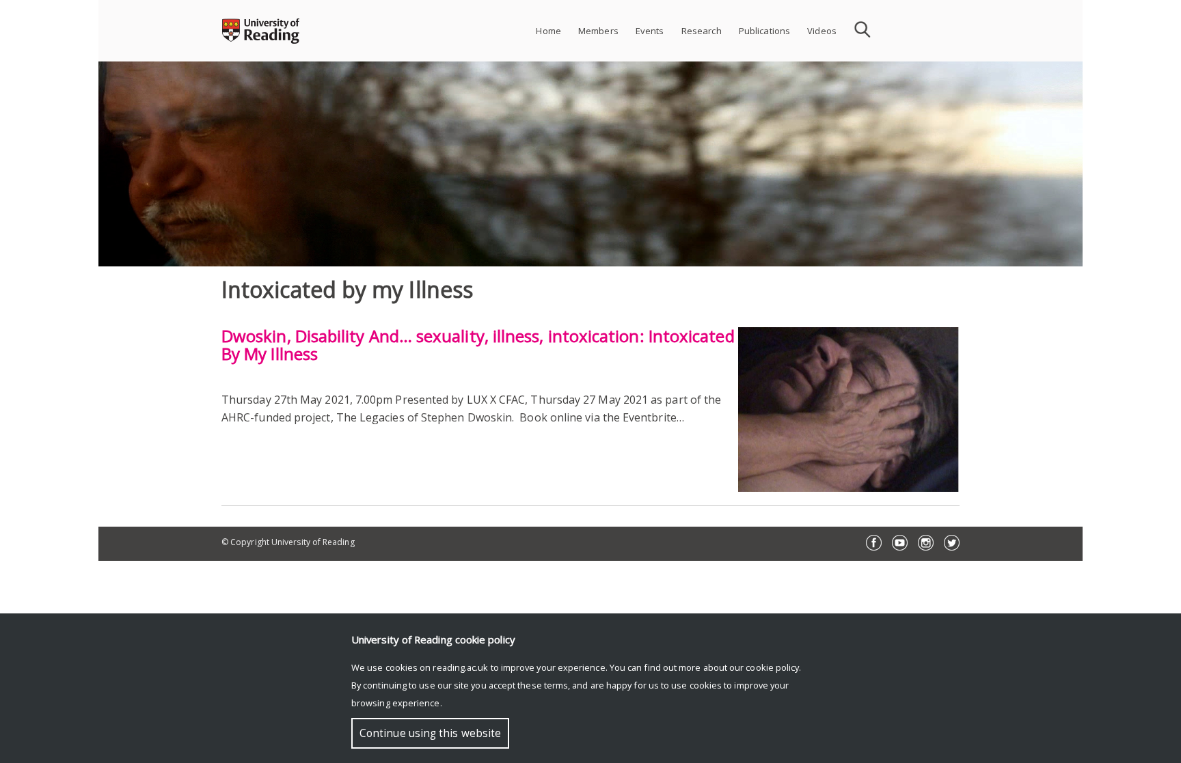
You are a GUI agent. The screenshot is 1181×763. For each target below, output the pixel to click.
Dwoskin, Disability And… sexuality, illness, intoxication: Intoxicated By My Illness (478, 344)
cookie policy (772, 667)
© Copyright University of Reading (288, 542)
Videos (822, 31)
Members (598, 31)
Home (548, 31)
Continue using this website (430, 733)
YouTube (900, 543)
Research (701, 31)
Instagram (926, 543)
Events (650, 31)
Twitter (952, 543)
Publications (765, 31)
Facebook (874, 543)
